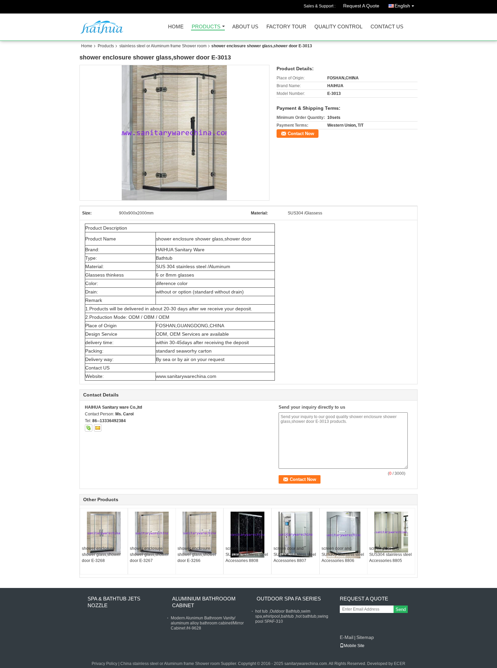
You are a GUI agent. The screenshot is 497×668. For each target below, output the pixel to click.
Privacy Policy (104, 663)
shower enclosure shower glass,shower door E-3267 (149, 554)
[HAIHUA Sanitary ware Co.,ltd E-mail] (97, 428)
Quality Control (338, 26)
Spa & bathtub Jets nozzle (114, 602)
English (402, 5)
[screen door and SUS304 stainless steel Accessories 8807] (295, 534)
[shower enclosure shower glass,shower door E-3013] (174, 132)
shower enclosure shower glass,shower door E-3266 (197, 554)
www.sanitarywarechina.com (186, 376)
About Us (245, 26)
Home (176, 26)
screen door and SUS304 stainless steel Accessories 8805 (390, 554)
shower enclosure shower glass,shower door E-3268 (101, 554)
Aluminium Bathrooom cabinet (204, 602)
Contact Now (301, 133)
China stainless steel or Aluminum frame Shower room (170, 663)
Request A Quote (361, 5)
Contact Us (387, 26)
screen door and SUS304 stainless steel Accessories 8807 (295, 554)
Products (206, 26)
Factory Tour (286, 26)
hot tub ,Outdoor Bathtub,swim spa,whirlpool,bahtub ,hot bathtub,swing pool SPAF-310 (291, 616)
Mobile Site (354, 645)
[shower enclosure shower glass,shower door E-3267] (151, 533)
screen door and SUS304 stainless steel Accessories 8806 (343, 554)
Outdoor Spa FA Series (289, 598)
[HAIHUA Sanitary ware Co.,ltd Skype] (88, 428)
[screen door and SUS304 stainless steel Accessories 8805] (391, 532)
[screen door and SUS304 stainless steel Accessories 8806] (343, 535)
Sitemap (365, 637)
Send (401, 609)
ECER (399, 663)
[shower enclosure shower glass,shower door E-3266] (199, 533)
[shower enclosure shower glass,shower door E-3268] (103, 533)
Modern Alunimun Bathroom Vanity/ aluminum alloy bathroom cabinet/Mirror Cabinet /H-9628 (207, 623)
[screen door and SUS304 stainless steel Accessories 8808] (247, 535)
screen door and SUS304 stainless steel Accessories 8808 (247, 554)
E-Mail (346, 637)
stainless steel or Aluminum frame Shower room (163, 46)
